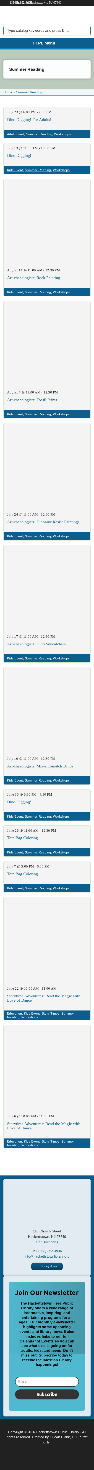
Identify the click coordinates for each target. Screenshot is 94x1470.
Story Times (51, 1013)
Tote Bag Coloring (22, 838)
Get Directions (47, 1242)
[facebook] (34, 1424)
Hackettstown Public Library (57, 1432)
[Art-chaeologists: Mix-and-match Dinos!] (47, 671)
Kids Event (15, 170)
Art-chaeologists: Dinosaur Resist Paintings (43, 522)
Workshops (62, 134)
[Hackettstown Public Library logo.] (47, 1187)
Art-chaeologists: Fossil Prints (32, 400)
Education (14, 1013)
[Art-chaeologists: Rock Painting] (47, 182)
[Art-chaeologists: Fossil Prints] (47, 304)
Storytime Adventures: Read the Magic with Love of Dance (43, 998)
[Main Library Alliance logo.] (47, 1447)
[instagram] (43, 1424)
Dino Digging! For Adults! (29, 119)
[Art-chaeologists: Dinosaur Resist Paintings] (47, 426)
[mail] (59, 1424)
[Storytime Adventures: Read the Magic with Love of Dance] (47, 900)
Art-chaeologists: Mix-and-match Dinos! (41, 766)
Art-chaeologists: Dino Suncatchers (36, 644)
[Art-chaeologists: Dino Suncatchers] (47, 548)
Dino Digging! (19, 155)
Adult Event (15, 134)
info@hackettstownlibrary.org (47, 1256)
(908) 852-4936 (50, 1251)
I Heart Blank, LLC (64, 1437)
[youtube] (51, 1424)
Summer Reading (39, 134)
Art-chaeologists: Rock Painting (33, 277)
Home (7, 92)
